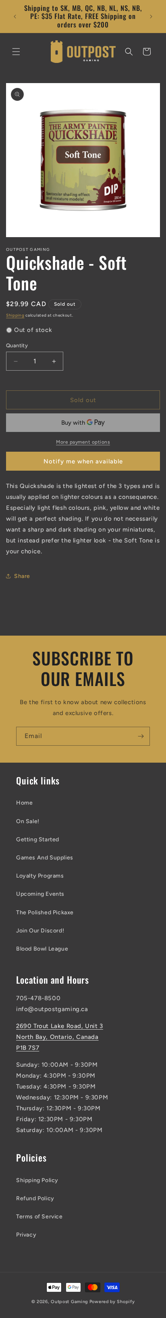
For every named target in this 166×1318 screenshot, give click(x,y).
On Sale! (27, 821)
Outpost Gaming (69, 1301)
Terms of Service (39, 1216)
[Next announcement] (151, 16)
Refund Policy (35, 1198)
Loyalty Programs (40, 875)
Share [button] (22, 576)
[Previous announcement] (15, 16)
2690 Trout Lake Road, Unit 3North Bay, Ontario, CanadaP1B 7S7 (59, 1036)
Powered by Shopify (112, 1301)
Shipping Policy (37, 1180)
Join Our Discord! (40, 930)
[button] (16, 51)
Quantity (17, 345)
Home (24, 802)
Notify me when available (83, 461)
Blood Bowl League (42, 948)
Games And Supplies (44, 857)
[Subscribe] (140, 736)
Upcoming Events (40, 893)
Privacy (26, 1234)
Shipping (15, 315)
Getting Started (37, 839)
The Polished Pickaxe (45, 912)
